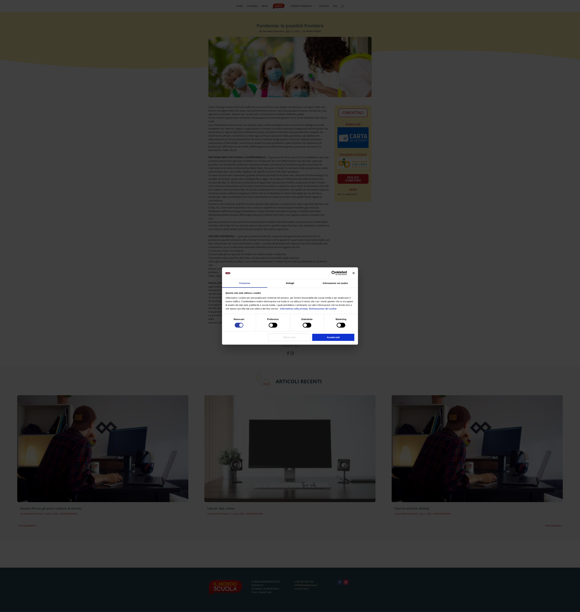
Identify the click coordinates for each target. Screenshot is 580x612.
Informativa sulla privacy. (293, 308)
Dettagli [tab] (290, 283)
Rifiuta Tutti (289, 337)
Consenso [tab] (244, 283)
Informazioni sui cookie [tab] (335, 283)
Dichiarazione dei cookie (323, 308)
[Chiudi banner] (354, 273)
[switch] (273, 325)
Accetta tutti (333, 337)
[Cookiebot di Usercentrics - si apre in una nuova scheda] (334, 273)
